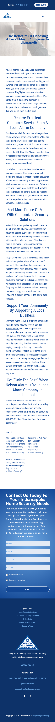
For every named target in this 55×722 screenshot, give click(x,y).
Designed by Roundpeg (40, 716)
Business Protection (17, 580)
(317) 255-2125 (21, 5)
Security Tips (27, 626)
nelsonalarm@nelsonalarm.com (27, 689)
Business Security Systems (27, 616)
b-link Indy (27, 619)
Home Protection (16, 574)
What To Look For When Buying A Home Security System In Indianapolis (15, 462)
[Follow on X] (30, 696)
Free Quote (41, 5)
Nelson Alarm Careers (28, 622)
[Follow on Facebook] (24, 696)
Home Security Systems (27, 612)
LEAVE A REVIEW (27, 665)
